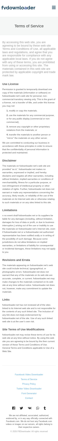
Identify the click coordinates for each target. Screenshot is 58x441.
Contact (29, 398)
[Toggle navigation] (54, 7)
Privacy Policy (29, 384)
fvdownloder (18, 8)
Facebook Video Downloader (29, 374)
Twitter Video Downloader (29, 388)
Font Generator (29, 393)
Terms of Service (29, 379)
